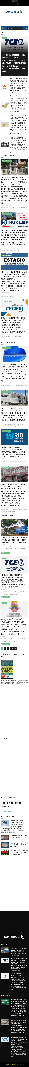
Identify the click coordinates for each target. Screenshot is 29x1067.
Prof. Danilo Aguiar (6, 811)
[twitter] (15, 4)
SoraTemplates (13, 1064)
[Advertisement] (13, 710)
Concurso (4, 38)
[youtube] (17, 4)
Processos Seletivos (8, 342)
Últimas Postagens (7, 516)
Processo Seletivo (6, 348)
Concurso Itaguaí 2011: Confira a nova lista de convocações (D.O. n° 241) (19, 845)
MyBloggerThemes (20, 1064)
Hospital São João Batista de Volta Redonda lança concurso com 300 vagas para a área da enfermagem (14, 540)
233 (12, 648)
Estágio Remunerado (7, 155)
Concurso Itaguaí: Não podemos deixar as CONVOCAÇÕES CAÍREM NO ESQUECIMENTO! (19, 852)
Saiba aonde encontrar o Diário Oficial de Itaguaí (19, 836)
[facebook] (12, 4)
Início (3, 28)
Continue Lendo (5, 552)
